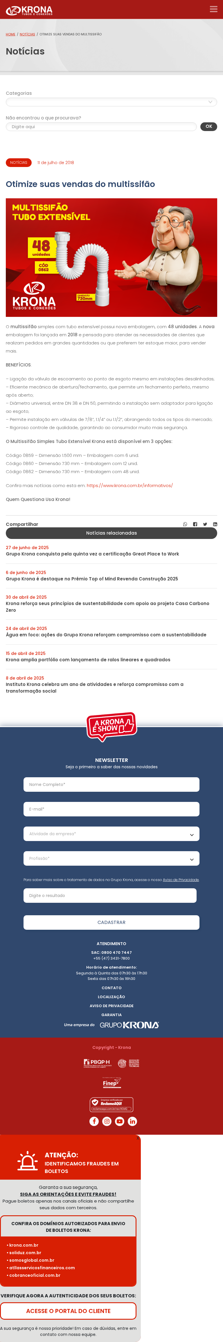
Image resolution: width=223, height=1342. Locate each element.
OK (209, 126)
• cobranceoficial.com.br (33, 1275)
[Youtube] (119, 1121)
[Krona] (29, 9)
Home (10, 34)
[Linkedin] (132, 1121)
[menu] (213, 9)
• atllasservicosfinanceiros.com (41, 1268)
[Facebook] (94, 1121)
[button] (185, 524)
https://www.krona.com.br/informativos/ (130, 485)
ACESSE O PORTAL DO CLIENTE (68, 1311)
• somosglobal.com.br (30, 1260)
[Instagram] (107, 1121)
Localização (111, 996)
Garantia (111, 1014)
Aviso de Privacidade (181, 879)
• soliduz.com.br (24, 1253)
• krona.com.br (22, 1245)
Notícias (27, 34)
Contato (112, 987)
